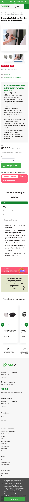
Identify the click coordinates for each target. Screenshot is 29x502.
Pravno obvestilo (5, 476)
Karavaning (4, 448)
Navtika (3, 451)
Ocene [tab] (5, 215)
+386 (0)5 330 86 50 (9, 382)
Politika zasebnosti (9, 494)
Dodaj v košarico (13, 165)
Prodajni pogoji (5, 473)
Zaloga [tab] (5, 207)
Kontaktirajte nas (5, 462)
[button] (26, 325)
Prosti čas (4, 443)
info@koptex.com (8, 384)
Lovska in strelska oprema (8, 431)
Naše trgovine (5, 464)
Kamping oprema (5, 446)
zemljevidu (6, 413)
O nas (2, 460)
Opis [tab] (4, 203)
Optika (3, 436)
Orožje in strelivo (5, 434)
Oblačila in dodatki (6, 441)
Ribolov (3, 439)
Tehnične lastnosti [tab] (8, 211)
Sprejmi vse (14, 499)
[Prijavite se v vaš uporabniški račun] (18, 7)
